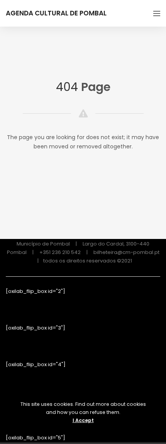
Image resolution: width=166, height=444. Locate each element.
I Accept (83, 420)
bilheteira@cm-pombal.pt (126, 252)
